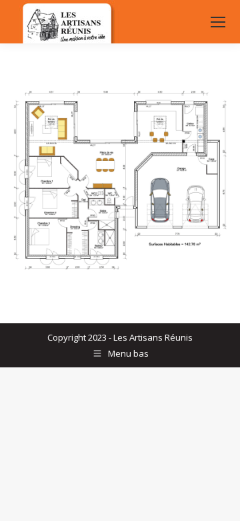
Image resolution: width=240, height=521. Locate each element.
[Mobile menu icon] (218, 22)
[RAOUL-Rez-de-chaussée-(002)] (120, 180)
